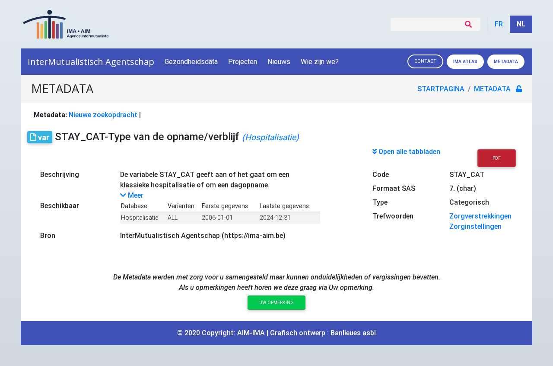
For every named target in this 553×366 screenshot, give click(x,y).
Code (380, 174)
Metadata (506, 61)
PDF (497, 158)
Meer (134, 195)
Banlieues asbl (353, 333)
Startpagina (440, 89)
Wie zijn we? (320, 62)
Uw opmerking (276, 302)
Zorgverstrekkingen (480, 216)
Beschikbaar (59, 206)
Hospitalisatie (139, 218)
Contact (425, 61)
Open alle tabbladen (408, 152)
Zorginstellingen (475, 226)
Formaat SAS (393, 188)
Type (380, 202)
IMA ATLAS (465, 61)
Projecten (242, 62)
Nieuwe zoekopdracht (103, 115)
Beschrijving (59, 174)
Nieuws (278, 62)
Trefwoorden (392, 216)
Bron (47, 235)
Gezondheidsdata (191, 62)
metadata (492, 89)
